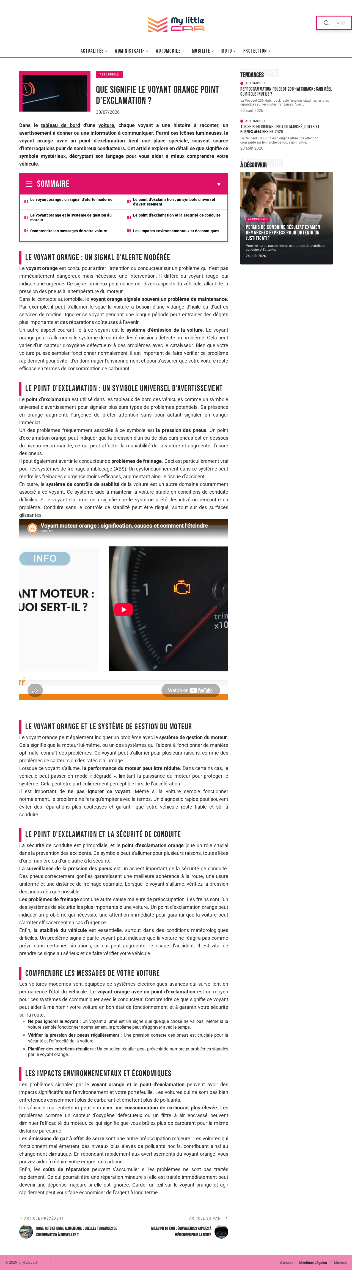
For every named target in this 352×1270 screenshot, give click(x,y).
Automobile (109, 74)
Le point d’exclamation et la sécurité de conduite (177, 215)
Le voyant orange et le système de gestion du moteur (71, 217)
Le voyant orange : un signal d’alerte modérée (71, 199)
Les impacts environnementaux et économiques (176, 231)
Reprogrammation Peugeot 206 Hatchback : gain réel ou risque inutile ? (286, 91)
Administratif (258, 219)
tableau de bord (60, 125)
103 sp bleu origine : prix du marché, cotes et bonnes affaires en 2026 (280, 129)
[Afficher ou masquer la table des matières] (146, 184)
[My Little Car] (176, 22)
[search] (326, 23)
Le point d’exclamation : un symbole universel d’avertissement (174, 201)
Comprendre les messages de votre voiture (68, 231)
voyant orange (36, 141)
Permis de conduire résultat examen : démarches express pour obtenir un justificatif (284, 233)
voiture (106, 125)
